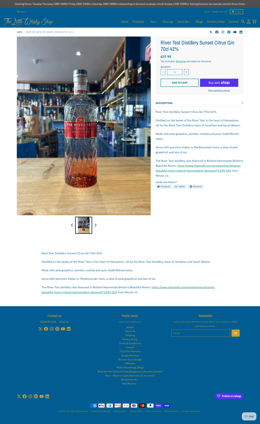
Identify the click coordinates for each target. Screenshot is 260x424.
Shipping (181, 61)
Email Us (64, 321)
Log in (207, 11)
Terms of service (153, 411)
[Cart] (254, 21)
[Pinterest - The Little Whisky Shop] (229, 32)
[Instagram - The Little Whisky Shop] (223, 32)
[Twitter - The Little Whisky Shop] (211, 32)
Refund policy (120, 411)
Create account (220, 11)
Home (19, 32)
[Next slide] (95, 225)
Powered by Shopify (100, 411)
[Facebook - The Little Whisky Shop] (217, 32)
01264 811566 (48, 321)
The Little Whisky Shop (77, 411)
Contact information (191, 411)
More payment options (219, 90)
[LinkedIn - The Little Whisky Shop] (241, 32)
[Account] (249, 21)
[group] (83, 225)
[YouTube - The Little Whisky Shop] (235, 32)
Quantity (166, 67)
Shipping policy (171, 411)
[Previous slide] (72, 225)
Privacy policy (136, 411)
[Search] (243, 21)
